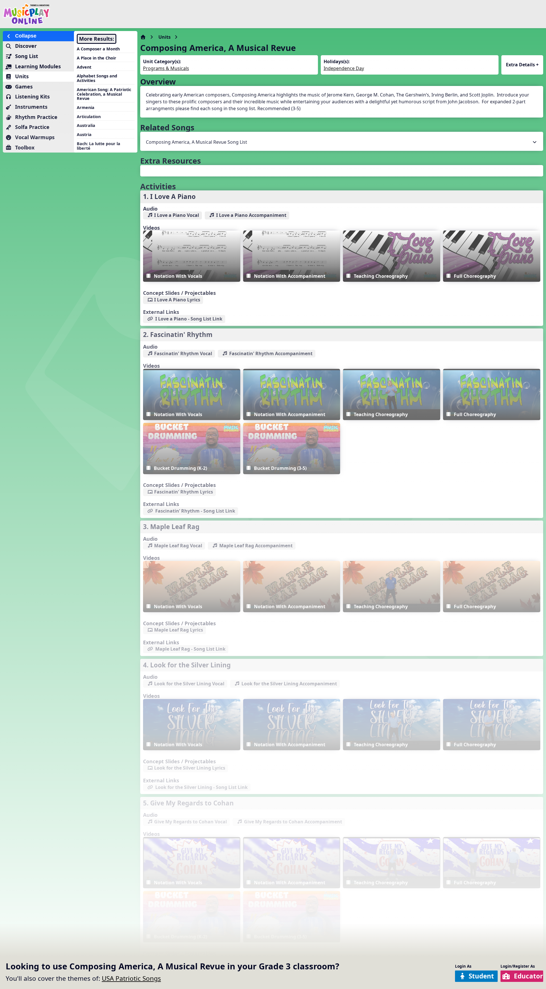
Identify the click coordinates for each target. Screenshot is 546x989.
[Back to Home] (92, 14)
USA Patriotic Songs (131, 978)
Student (481, 976)
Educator (528, 976)
